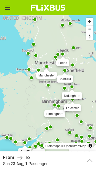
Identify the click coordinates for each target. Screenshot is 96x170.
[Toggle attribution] (90, 146)
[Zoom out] (89, 29)
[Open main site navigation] (7, 7)
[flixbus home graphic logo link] (48, 7)
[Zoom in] (89, 21)
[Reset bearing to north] (89, 36)
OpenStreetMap (75, 145)
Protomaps (52, 145)
